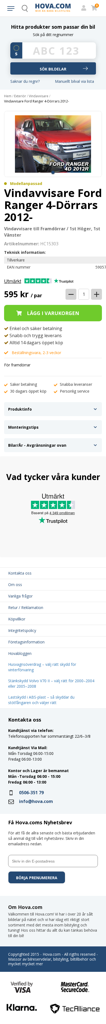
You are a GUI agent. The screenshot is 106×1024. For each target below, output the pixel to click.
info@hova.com (36, 801)
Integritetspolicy (22, 630)
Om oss (15, 584)
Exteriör (20, 96)
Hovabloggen (20, 653)
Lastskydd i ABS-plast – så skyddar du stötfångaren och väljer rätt (41, 700)
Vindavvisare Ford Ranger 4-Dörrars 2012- (36, 101)
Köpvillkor (16, 619)
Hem (7, 96)
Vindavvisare (38, 96)
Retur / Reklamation (25, 607)
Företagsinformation (26, 642)
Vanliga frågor (20, 596)
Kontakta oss (20, 573)
